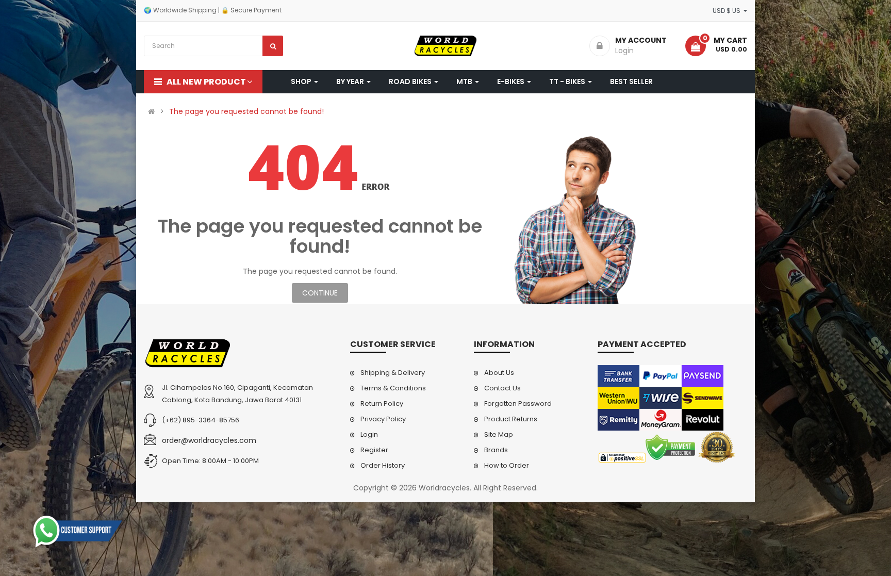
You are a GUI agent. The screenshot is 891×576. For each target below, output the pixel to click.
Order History (382, 465)
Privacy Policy (383, 419)
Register (374, 450)
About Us (499, 372)
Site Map (498, 434)
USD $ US (728, 10)
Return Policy (381, 403)
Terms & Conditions (393, 388)
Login (369, 434)
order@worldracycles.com (209, 440)
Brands (496, 450)
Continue (320, 293)
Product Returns (510, 419)
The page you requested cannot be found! (246, 111)
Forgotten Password (518, 403)
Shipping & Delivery (392, 372)
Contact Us (502, 388)
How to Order (506, 465)
